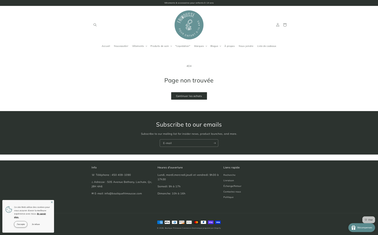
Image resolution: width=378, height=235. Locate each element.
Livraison (228, 180)
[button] (95, 24)
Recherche (229, 175)
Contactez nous (232, 191)
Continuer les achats (189, 95)
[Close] (51, 202)
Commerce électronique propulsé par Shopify (201, 228)
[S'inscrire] (214, 143)
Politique (228, 197)
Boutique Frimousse (173, 228)
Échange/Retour (232, 186)
